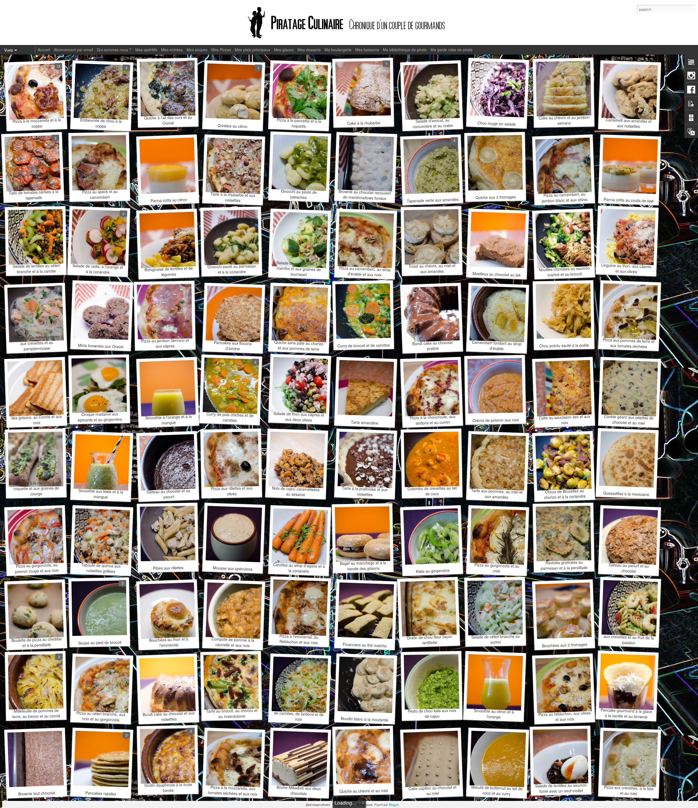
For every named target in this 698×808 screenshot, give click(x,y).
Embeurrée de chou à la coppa (101, 123)
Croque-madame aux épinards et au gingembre (99, 417)
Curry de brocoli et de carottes (364, 345)
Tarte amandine (364, 422)
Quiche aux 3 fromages (496, 197)
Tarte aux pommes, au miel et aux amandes (497, 494)
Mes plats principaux (252, 49)
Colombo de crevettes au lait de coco (432, 490)
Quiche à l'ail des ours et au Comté (168, 120)
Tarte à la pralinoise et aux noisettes (365, 491)
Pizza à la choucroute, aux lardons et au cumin (432, 420)
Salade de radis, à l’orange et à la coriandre (98, 269)
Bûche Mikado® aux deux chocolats (299, 790)
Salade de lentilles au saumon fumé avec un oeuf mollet (561, 788)
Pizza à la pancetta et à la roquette (298, 123)
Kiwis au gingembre (433, 571)
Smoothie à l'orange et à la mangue (168, 420)
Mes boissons (367, 49)
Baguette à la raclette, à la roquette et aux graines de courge (36, 488)
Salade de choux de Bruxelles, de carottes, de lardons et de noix (299, 713)
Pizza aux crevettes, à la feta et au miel (629, 790)
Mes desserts (309, 49)
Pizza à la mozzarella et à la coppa (36, 123)
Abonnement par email (73, 49)
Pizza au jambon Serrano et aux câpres (165, 343)
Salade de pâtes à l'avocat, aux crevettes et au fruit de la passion (629, 637)
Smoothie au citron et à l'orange (494, 713)
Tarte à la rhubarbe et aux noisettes (232, 197)
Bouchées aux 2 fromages (565, 645)
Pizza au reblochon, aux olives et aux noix (564, 716)
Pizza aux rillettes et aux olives (231, 491)
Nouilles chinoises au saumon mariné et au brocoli (564, 271)
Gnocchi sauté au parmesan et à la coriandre (231, 269)
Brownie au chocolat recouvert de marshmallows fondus (365, 195)
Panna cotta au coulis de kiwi (628, 200)
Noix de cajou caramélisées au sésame (296, 491)
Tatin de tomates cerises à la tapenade (34, 195)
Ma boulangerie (337, 49)
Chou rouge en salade (496, 123)
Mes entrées (172, 49)
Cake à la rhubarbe (363, 123)
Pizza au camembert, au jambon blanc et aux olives (565, 197)
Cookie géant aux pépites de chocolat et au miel (629, 420)
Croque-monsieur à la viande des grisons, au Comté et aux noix (36, 417)
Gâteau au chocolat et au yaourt (169, 493)
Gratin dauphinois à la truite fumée (168, 787)
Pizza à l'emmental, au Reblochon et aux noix (298, 639)
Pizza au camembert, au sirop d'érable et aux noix (365, 271)
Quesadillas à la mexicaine (626, 493)
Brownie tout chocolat (37, 793)
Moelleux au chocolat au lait (497, 274)
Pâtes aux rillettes (168, 568)
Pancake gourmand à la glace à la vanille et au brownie (626, 713)
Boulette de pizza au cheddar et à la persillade (36, 642)
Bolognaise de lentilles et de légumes (168, 271)
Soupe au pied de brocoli (99, 643)
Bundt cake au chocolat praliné (432, 345)
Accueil (44, 49)
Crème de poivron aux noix (495, 420)
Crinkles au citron (233, 126)
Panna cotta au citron (168, 200)
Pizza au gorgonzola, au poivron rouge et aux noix (37, 568)
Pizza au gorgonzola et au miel (496, 568)
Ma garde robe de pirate (452, 49)
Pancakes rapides (100, 793)
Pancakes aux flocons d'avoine (233, 345)
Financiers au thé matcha (364, 645)
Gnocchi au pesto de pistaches (299, 194)
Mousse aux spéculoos (232, 568)
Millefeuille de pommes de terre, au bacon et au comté (36, 713)
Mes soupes (196, 49)
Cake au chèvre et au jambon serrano (563, 120)
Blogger (394, 804)
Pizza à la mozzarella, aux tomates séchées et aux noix (232, 790)
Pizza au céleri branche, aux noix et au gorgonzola (100, 716)
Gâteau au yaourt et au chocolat (629, 568)
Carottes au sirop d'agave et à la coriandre (299, 568)
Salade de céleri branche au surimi (495, 639)
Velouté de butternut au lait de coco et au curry (497, 790)
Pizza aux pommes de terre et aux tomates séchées (629, 343)
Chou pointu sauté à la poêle (564, 345)
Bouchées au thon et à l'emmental (168, 642)
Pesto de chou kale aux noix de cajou (432, 713)
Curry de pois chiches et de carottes (230, 417)
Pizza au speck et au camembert (100, 194)
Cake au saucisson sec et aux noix (564, 420)
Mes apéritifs (146, 49)
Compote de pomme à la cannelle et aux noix (232, 642)
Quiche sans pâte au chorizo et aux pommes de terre (299, 345)
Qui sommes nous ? (114, 49)
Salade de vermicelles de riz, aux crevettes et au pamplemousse (36, 343)
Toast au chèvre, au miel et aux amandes (431, 268)
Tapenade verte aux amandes (433, 200)
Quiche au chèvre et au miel (363, 791)
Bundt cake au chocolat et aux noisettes (168, 716)
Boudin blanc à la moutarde (365, 719)
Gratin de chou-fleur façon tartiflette (429, 640)
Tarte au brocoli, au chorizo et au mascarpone (231, 713)
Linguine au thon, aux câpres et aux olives (626, 268)
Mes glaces (284, 49)
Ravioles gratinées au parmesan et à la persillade (564, 565)
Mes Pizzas (221, 49)
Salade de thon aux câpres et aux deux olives (298, 417)
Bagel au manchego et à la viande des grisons (363, 565)
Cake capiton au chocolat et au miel (432, 790)
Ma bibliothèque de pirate (405, 49)
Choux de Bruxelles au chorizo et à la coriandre (565, 494)
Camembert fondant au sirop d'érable (497, 345)
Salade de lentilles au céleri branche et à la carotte (36, 268)
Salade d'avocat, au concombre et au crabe (433, 123)
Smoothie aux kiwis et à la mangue (101, 494)
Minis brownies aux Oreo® (101, 345)
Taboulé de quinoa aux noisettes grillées (101, 568)
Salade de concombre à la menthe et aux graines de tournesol (299, 268)
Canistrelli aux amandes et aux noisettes (629, 123)
